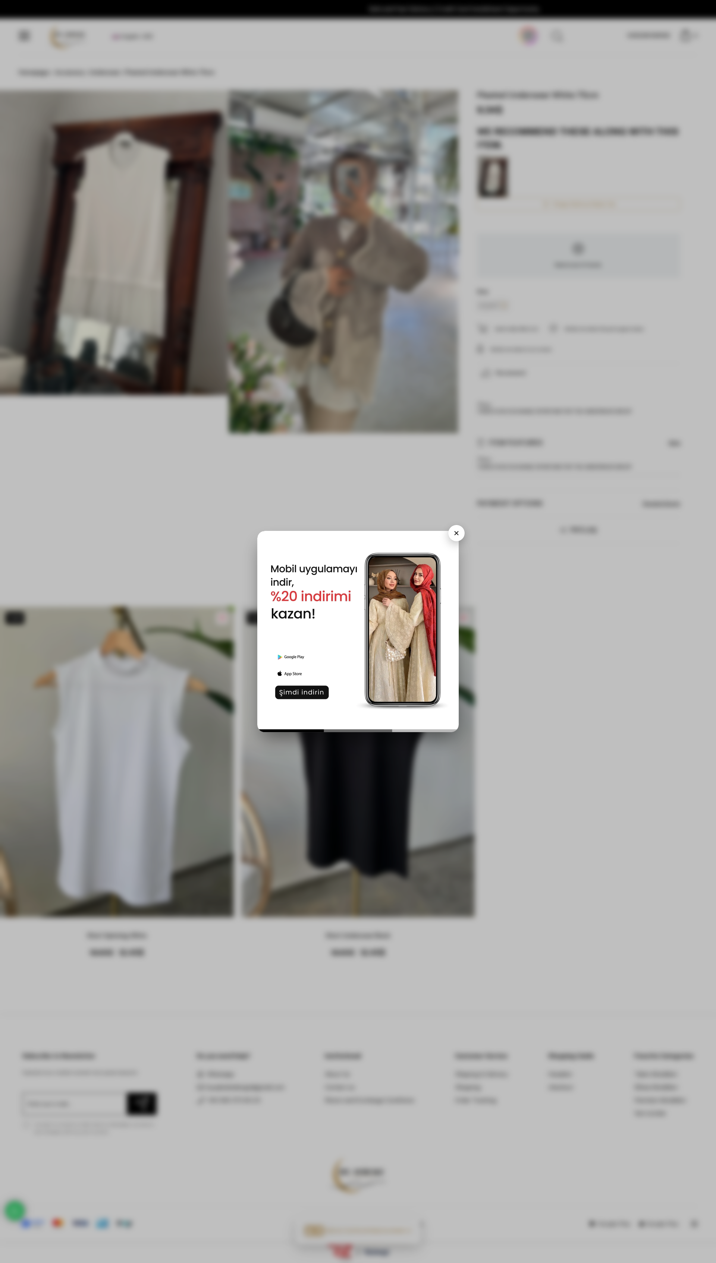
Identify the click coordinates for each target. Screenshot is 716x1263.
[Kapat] (456, 533)
